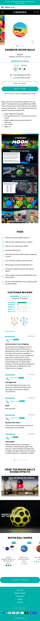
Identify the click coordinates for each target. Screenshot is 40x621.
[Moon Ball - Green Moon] (38, 561)
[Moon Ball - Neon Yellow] (34, 561)
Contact (20, 602)
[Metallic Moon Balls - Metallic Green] (26, 563)
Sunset (24, 69)
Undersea (20, 69)
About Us (20, 590)
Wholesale (20, 596)
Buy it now (20, 89)
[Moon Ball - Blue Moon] (36, 561)
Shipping (12, 57)
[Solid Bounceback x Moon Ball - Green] (10, 565)
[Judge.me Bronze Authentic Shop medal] (14, 320)
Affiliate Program (20, 593)
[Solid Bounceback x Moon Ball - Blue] (8, 565)
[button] (16, 61)
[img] (10, 337)
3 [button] (20, 460)
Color (20, 65)
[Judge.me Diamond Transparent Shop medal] (24, 320)
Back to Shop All (21, 580)
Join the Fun (19, 608)
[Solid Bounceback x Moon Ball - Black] (6, 565)
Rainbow (15, 69)
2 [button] (17, 460)
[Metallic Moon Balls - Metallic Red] (24, 563)
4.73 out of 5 (24, 296)
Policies (20, 599)
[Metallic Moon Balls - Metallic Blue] (22, 563)
